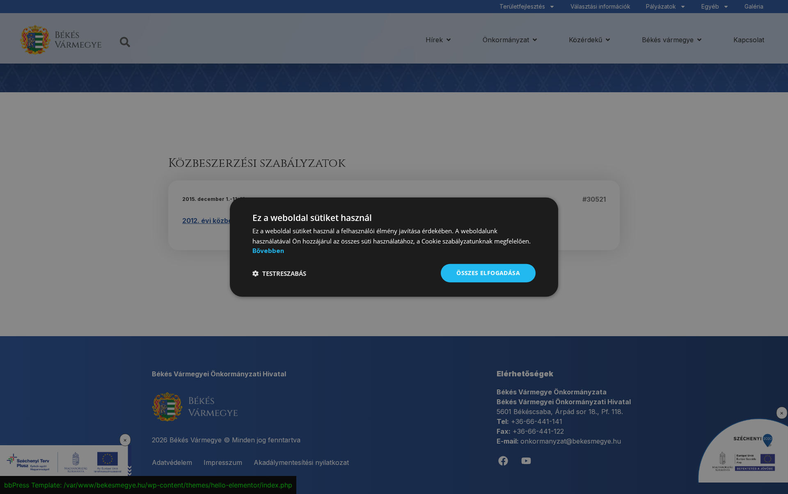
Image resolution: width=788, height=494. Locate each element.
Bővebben (268, 251)
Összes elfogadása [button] (488, 273)
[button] (279, 273)
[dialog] (394, 247)
